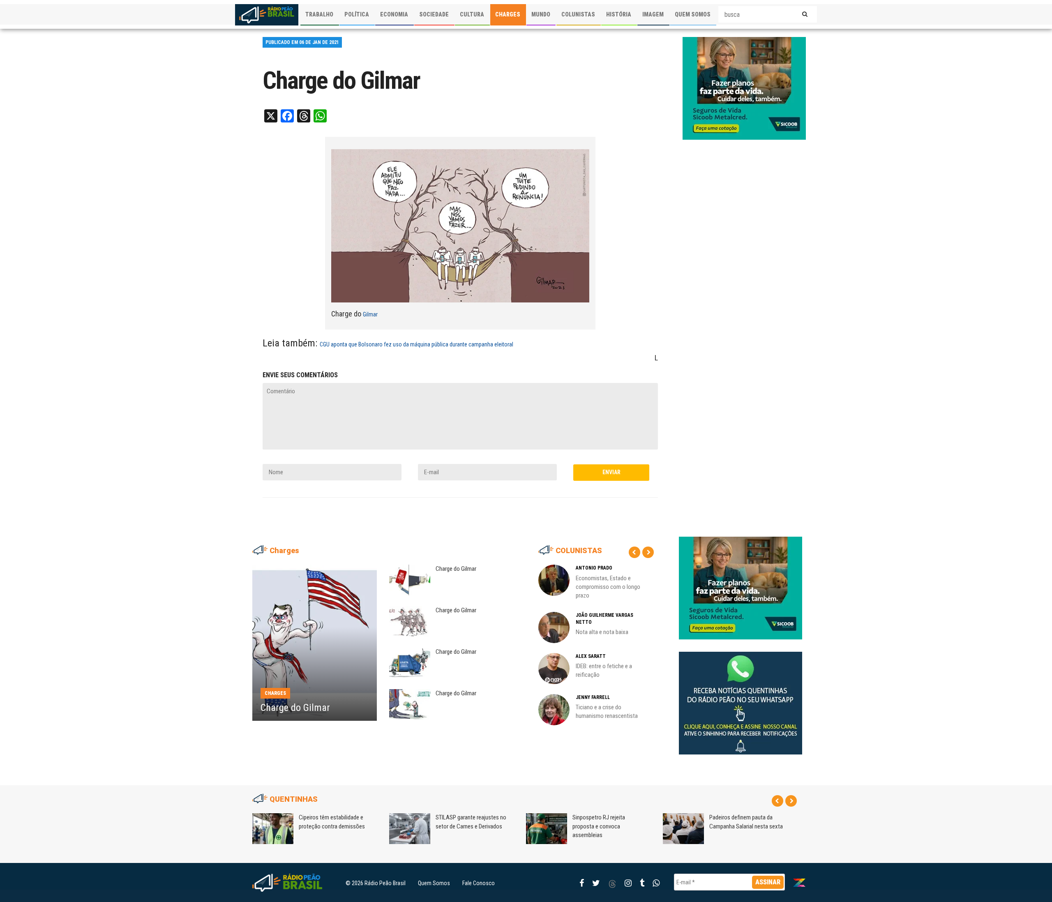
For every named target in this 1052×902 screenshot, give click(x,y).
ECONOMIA (394, 14)
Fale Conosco (478, 883)
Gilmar (370, 314)
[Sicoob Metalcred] (744, 88)
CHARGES (507, 14)
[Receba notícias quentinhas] (740, 696)
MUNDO (540, 14)
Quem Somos (434, 883)
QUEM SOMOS (693, 14)
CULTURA (472, 14)
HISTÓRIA (618, 14)
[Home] (266, 14)
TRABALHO (319, 14)
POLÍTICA (356, 14)
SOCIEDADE (434, 14)
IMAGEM (653, 14)
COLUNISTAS (578, 14)
